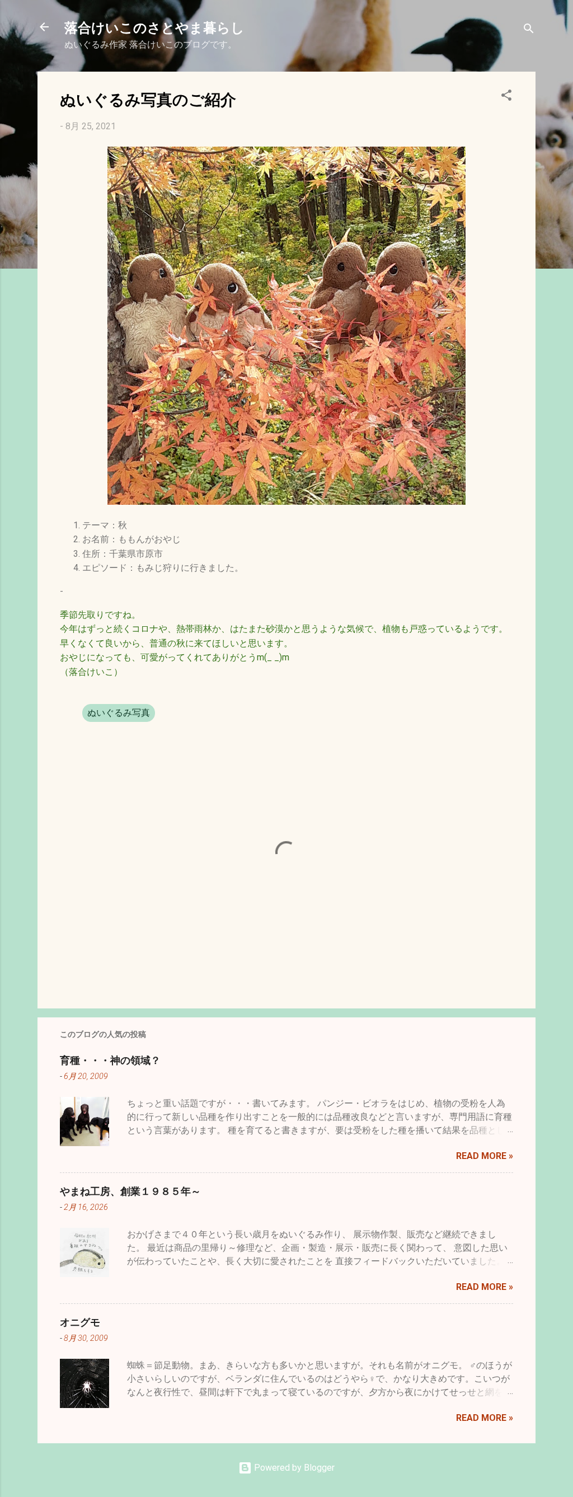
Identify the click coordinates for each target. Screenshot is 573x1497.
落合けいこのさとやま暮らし (154, 27)
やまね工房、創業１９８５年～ (130, 1191)
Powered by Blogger (293, 1467)
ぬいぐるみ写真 (118, 712)
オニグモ (80, 1322)
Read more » (484, 1156)
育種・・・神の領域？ (110, 1060)
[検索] (529, 30)
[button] (506, 97)
